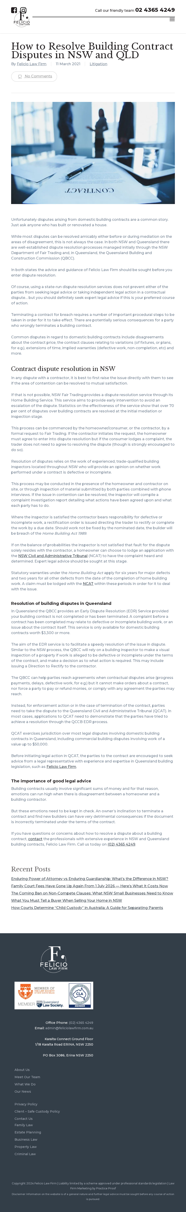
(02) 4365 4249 (121, 844)
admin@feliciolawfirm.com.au (69, 1028)
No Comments (38, 76)
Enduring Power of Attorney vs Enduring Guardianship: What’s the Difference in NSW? (89, 879)
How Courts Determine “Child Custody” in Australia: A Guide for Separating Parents (87, 908)
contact (35, 839)
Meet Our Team (27, 1077)
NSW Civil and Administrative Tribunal (53, 556)
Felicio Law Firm (31, 64)
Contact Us (24, 1119)
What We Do (25, 1084)
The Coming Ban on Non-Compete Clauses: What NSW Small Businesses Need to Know (92, 893)
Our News (23, 1091)
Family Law (24, 1125)
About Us (22, 1070)
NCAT (88, 584)
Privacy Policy (26, 1104)
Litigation (98, 64)
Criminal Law (25, 1154)
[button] (172, 19)
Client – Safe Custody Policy (37, 1111)
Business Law (26, 1139)
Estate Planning (28, 1132)
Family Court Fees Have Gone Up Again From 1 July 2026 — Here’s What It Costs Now (89, 886)
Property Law (26, 1147)
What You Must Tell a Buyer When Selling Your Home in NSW (66, 900)
